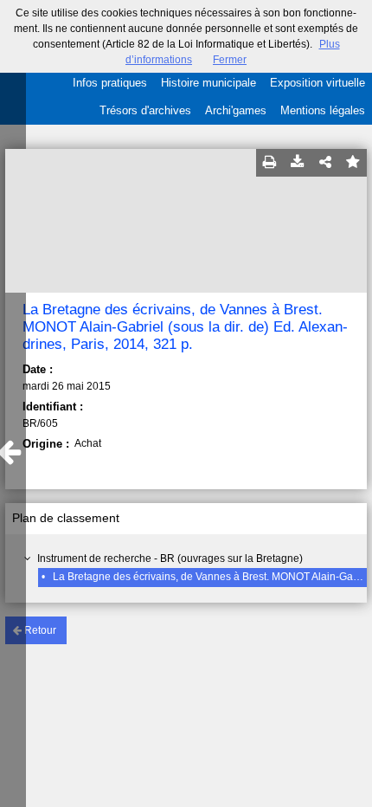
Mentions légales (322, 110)
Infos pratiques (110, 82)
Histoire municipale (208, 82)
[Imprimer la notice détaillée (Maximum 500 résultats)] (270, 163)
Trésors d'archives (145, 110)
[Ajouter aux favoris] (353, 163)
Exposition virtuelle (317, 82)
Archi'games (235, 110)
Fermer (230, 60)
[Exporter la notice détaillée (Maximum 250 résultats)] (297, 163)
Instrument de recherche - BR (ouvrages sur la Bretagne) (170, 558)
